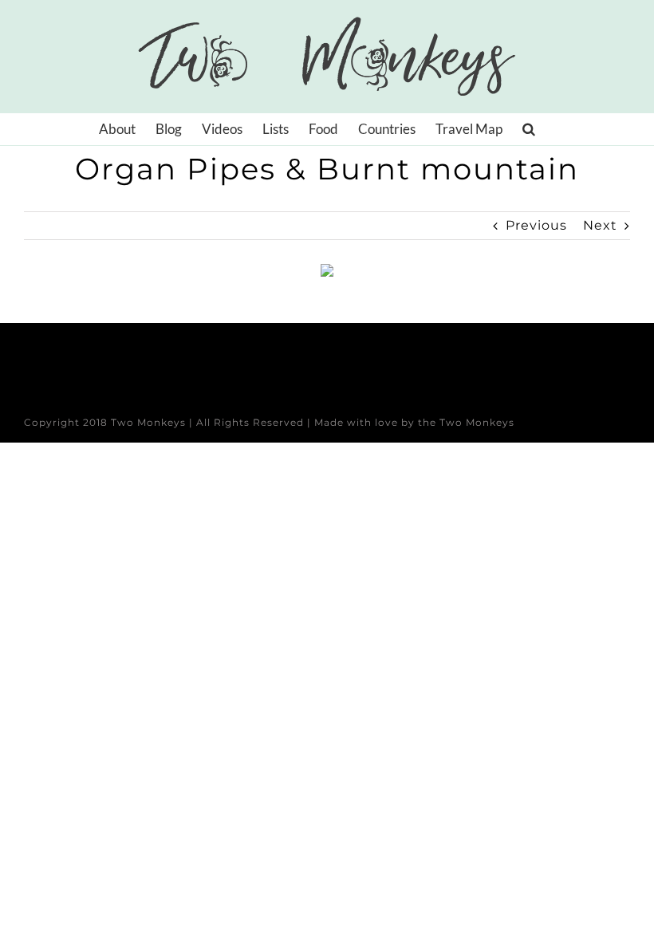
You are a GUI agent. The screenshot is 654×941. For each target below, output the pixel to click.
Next (600, 225)
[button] (528, 129)
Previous (536, 225)
